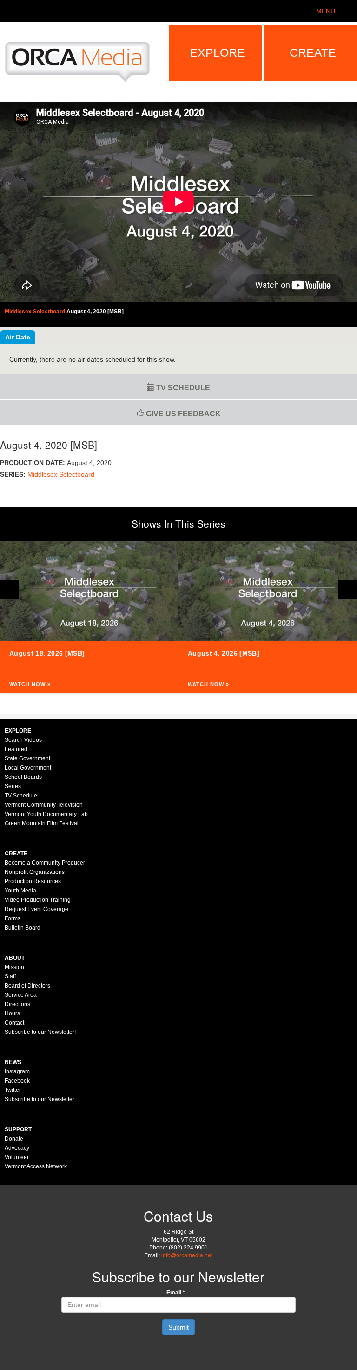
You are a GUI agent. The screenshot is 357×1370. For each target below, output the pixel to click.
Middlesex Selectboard (60, 474)
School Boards (23, 777)
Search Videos (23, 740)
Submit (178, 1327)
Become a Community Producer (45, 863)
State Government (27, 758)
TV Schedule (182, 388)
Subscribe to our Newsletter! (40, 1032)
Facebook (17, 1080)
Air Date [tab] (17, 337)
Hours (12, 1013)
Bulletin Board (22, 927)
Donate (14, 1138)
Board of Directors (27, 985)
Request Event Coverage (36, 909)
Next (347, 589)
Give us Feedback (182, 414)
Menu (325, 11)
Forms (12, 918)
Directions (17, 1004)
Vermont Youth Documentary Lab (46, 814)
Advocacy (17, 1148)
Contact (14, 1023)
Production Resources (33, 881)
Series (13, 786)
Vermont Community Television (44, 805)
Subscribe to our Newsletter (39, 1099)
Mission (14, 967)
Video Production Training (38, 900)
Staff (10, 976)
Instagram (17, 1071)
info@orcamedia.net (186, 1255)
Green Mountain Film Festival (42, 823)
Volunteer (17, 1157)
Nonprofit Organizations (35, 872)
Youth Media (20, 890)
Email (175, 1292)
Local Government (28, 768)
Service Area (21, 995)
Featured (16, 749)
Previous (9, 589)
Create (313, 52)
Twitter (13, 1090)
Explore (217, 52)
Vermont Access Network (36, 1166)
